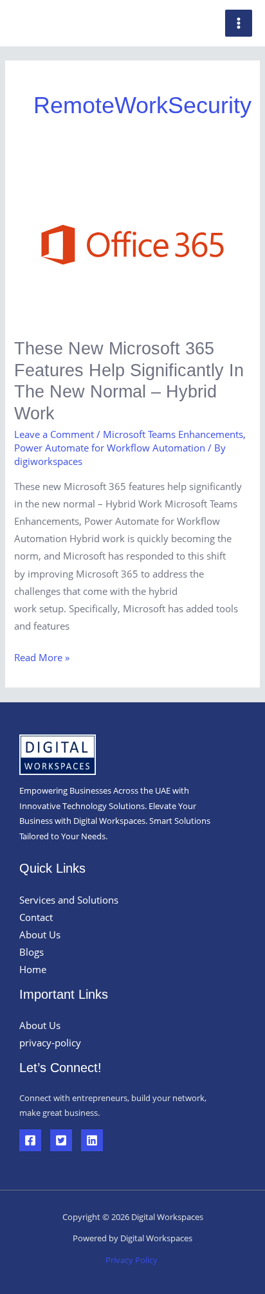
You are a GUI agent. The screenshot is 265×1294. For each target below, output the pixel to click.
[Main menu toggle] (238, 23)
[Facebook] (30, 1140)
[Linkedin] (92, 1140)
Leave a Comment (54, 434)
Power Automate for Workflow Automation (109, 447)
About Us (39, 934)
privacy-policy (50, 1042)
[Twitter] (61, 1140)
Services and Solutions (68, 899)
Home (32, 969)
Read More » (41, 656)
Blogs (31, 951)
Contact (36, 917)
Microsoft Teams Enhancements (173, 434)
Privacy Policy (132, 1260)
